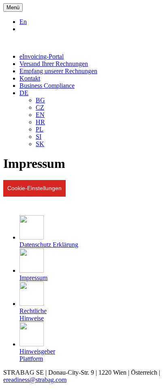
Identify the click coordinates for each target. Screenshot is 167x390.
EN (40, 114)
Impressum (33, 277)
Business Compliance (47, 85)
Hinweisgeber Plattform (37, 355)
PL (39, 129)
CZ (40, 107)
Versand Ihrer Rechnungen (53, 63)
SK (40, 143)
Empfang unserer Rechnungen (58, 71)
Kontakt (29, 78)
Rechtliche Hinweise (33, 314)
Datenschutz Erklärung (48, 244)
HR (40, 122)
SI (38, 136)
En (23, 21)
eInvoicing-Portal (41, 56)
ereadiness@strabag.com (34, 379)
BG (40, 100)
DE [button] (23, 92)
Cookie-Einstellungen (34, 188)
